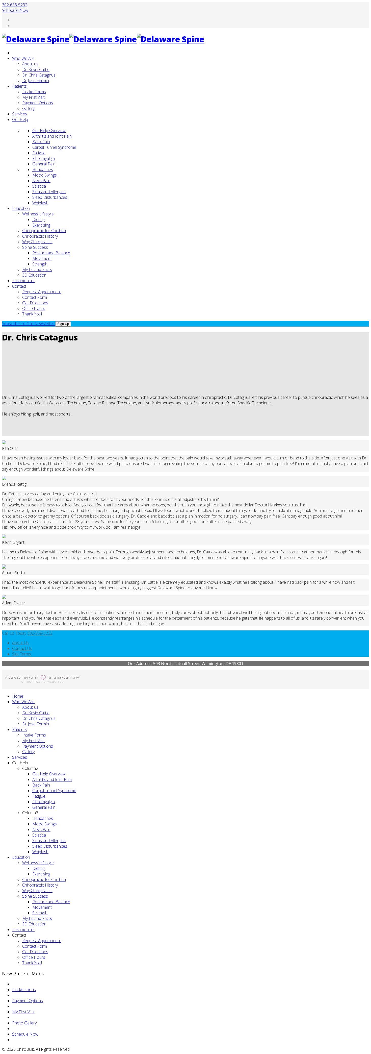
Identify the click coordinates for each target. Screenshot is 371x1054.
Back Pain (41, 141)
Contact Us (22, 648)
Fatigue (38, 153)
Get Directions (35, 303)
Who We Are (23, 58)
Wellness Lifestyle (38, 214)
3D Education (34, 275)
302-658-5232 (14, 5)
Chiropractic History (40, 236)
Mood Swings (44, 175)
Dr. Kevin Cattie (35, 69)
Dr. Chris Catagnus (39, 75)
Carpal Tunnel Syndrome (54, 147)
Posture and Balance (51, 253)
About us (30, 64)
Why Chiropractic (37, 241)
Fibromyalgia (43, 158)
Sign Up (63, 324)
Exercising (41, 225)
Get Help (20, 119)
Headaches (42, 169)
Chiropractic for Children (44, 230)
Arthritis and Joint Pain (52, 136)
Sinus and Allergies (49, 191)
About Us (20, 643)
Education (21, 208)
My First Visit (33, 97)
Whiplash (40, 203)
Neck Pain (41, 180)
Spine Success (35, 247)
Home (17, 696)
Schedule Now (15, 10)
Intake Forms (34, 91)
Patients (19, 86)
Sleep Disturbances (49, 197)
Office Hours (33, 308)
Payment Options (37, 103)
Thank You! (32, 314)
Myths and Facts (37, 269)
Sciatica (39, 186)
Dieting (38, 219)
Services (19, 114)
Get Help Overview (49, 130)
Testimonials (23, 280)
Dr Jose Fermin (35, 80)
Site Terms (21, 654)
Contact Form (34, 297)
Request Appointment (41, 292)
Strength (39, 264)
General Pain (44, 164)
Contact (19, 286)
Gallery (28, 108)
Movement (42, 258)
